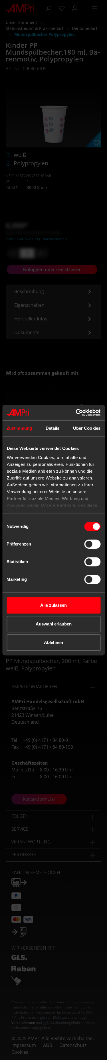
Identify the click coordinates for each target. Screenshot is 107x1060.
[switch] (92, 544)
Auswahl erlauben (54, 623)
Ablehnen (53, 642)
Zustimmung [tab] (19, 428)
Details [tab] (53, 428)
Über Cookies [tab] (86, 428)
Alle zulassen (53, 605)
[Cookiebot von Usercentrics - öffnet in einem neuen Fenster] (76, 412)
